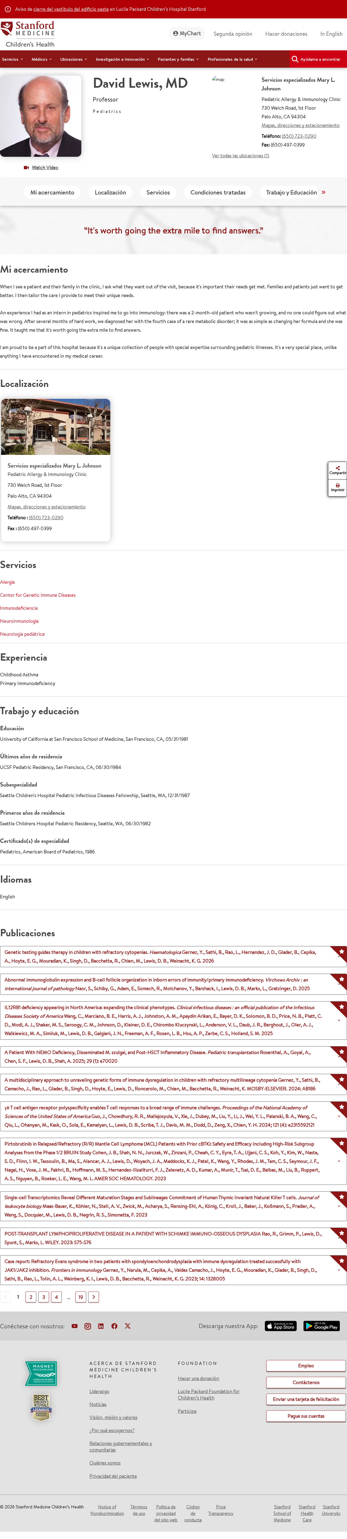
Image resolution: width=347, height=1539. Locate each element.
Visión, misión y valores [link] (113, 1417)
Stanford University (331, 1510)
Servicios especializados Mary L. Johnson (54, 465)
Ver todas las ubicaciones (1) (240, 155)
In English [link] (331, 33)
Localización (110, 192)
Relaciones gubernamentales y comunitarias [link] (120, 1446)
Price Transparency (220, 1510)
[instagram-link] (88, 1327)
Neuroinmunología (19, 621)
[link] (333, 34)
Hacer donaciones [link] (286, 33)
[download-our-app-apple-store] (281, 1325)
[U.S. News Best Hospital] (41, 1408)
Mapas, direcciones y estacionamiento (301, 125)
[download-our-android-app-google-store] (321, 1325)
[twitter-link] (127, 1327)
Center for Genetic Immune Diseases (38, 595)
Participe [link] (187, 1411)
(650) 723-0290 (299, 136)
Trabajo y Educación (291, 192)
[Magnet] (41, 1373)
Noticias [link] (98, 1404)
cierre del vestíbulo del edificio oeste (71, 9)
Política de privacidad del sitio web (166, 1513)
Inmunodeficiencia (19, 608)
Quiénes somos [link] (105, 1463)
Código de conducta (193, 1513)
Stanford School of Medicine (282, 1513)
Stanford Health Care (307, 1513)
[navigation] (173, 59)
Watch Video (45, 167)
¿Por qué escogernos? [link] (111, 1430)
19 (81, 1297)
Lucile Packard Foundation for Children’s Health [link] (209, 1394)
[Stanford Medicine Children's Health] (27, 33)
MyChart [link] (190, 33)
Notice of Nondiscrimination (107, 1510)
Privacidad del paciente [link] (113, 1476)
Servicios (158, 192)
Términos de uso (138, 1510)
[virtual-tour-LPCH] (74, 1327)
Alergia (7, 582)
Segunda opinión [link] (233, 33)
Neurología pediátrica (22, 634)
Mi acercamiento (52, 192)
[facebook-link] (114, 1327)
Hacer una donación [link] (198, 1378)
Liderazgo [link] (99, 1391)
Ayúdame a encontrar (320, 59)
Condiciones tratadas (218, 192)
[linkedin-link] (100, 1327)
